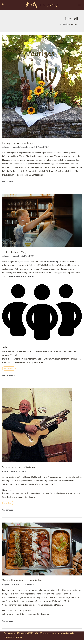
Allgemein (6, 147)
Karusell (15, 147)
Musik (13, 471)
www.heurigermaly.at (13, 637)
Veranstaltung (26, 147)
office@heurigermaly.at (49, 633)
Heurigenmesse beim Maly (17, 143)
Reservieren (8, 503)
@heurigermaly (67, 633)
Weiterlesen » (8, 181)
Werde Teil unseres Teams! (21, 276)
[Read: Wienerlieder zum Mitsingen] (37, 425)
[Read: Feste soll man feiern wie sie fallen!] (42, 549)
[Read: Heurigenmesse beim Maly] (42, 86)
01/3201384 (32, 633)
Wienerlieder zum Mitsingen (19, 467)
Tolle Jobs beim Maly (14, 252)
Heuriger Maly (49, 5)
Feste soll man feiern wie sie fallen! (22, 580)
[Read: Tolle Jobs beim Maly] (42, 220)
